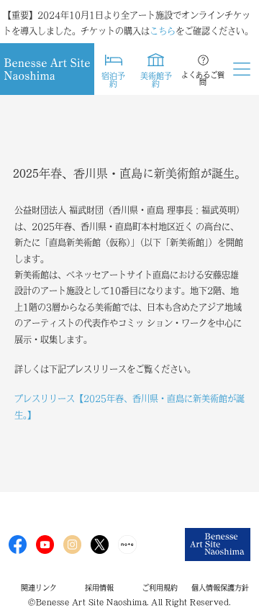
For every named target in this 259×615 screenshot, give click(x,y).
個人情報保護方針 (220, 587)
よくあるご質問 (202, 78)
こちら (163, 31)
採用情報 (99, 587)
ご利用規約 (160, 587)
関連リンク (39, 587)
